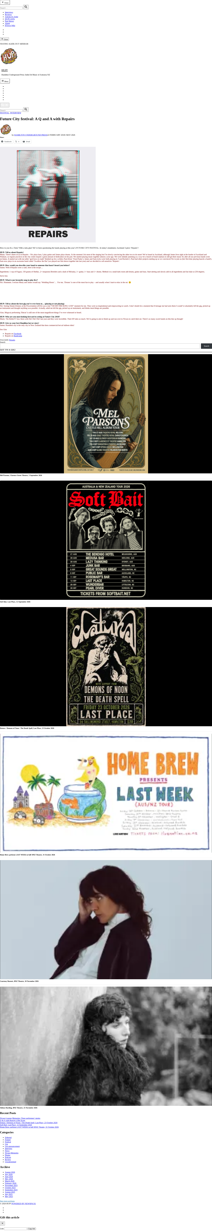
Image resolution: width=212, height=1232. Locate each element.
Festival (4, 113)
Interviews (9, 12)
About (7, 23)
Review (8, 1160)
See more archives (7, 1201)
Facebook (17, 334)
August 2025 (10, 1192)
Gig (6, 1144)
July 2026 (9, 1174)
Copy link (31, 1229)
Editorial (8, 1137)
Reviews (8, 14)
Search (2, 342)
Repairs (12, 340)
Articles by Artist (11, 17)
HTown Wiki (10, 26)
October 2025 (10, 1188)
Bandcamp (18, 336)
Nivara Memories (11, 1153)
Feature (8, 1140)
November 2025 (11, 1185)
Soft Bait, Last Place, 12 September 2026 (16, 1125)
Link (2, 1229)
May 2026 (9, 1179)
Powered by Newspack (24, 1204)
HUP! (4, 70)
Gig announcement (12, 1146)
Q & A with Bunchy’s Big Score (12, 1120)
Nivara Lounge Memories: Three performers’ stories (20, 1118)
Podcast (8, 1157)
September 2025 (11, 1190)
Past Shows (9, 21)
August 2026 (10, 1172)
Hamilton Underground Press (30, 135)
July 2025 (9, 1194)
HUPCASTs (10, 19)
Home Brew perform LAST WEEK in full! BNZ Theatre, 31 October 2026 (29, 1127)
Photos (7, 1155)
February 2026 (10, 1183)
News (7, 1151)
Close (6, 3)
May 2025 (9, 1196)
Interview (15, 113)
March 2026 (9, 1181)
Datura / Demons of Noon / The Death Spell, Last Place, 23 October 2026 (28, 1123)
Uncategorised (10, 1162)
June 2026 (9, 1177)
